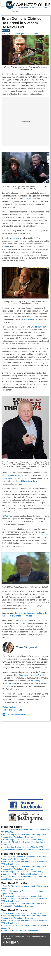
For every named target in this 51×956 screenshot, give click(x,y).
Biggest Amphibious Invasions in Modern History (23, 840)
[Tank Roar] (12, 942)
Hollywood (5, 30)
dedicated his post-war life (24, 481)
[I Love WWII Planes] (15, 942)
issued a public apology (11, 476)
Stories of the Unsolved (12, 710)
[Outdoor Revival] (6, 942)
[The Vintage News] (4, 942)
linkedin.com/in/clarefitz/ (16, 715)
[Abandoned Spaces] (9, 942)
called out (6, 478)
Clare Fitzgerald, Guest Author (25, 34)
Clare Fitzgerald (26, 647)
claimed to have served (39, 327)
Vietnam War (29, 319)
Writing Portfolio (9, 707)
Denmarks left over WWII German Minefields (21, 931)
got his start (14, 238)
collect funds (31, 199)
